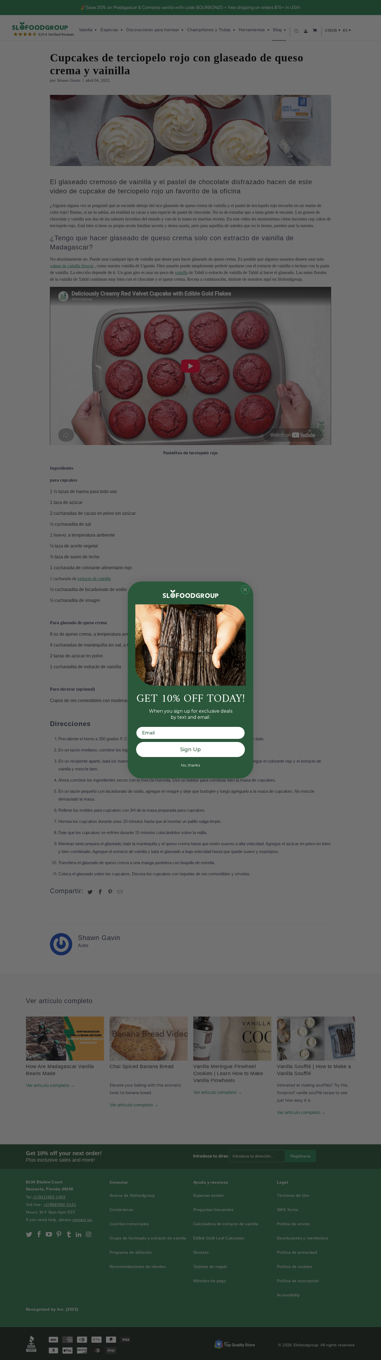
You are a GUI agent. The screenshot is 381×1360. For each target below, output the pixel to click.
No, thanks (190, 765)
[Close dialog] (245, 590)
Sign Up (190, 749)
